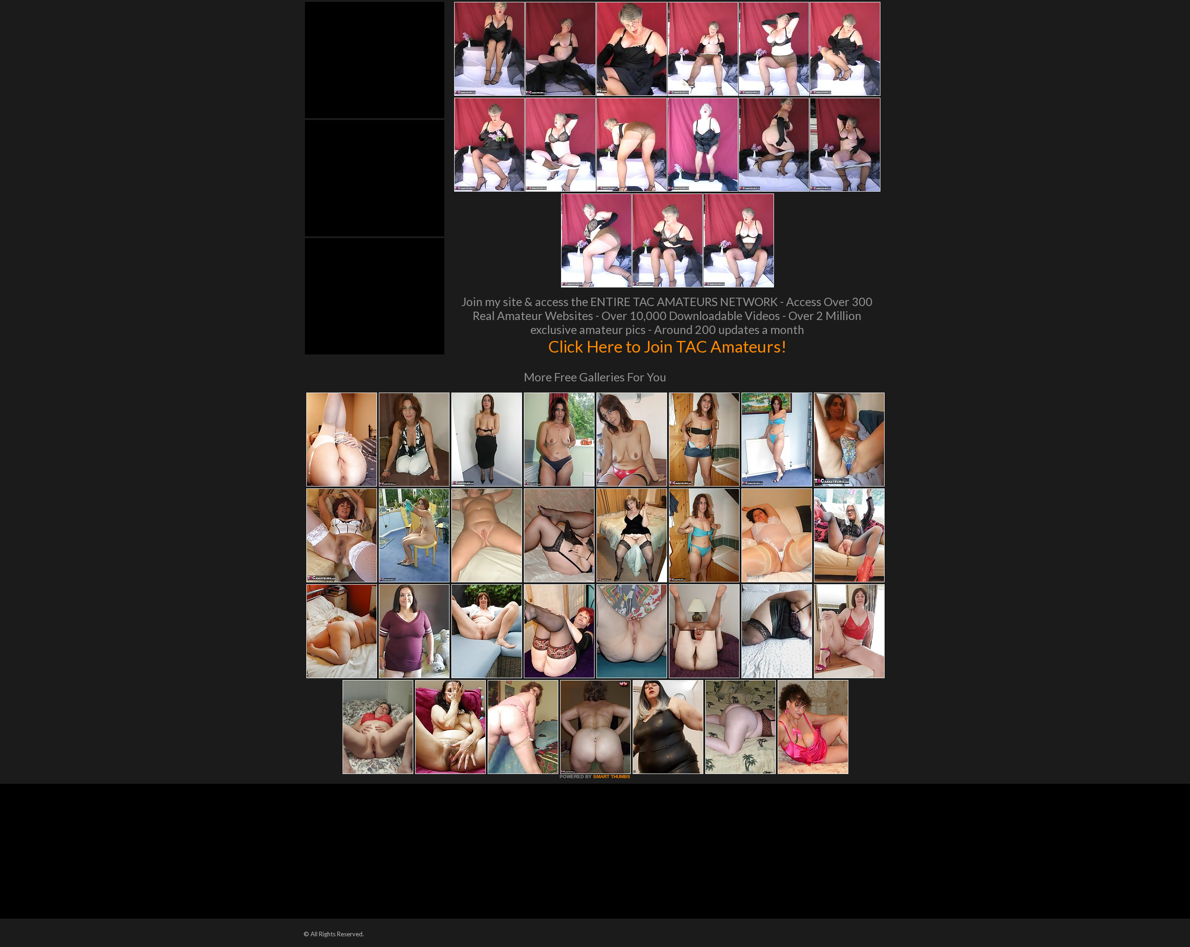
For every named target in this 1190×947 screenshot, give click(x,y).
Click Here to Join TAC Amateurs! (667, 346)
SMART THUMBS (611, 776)
